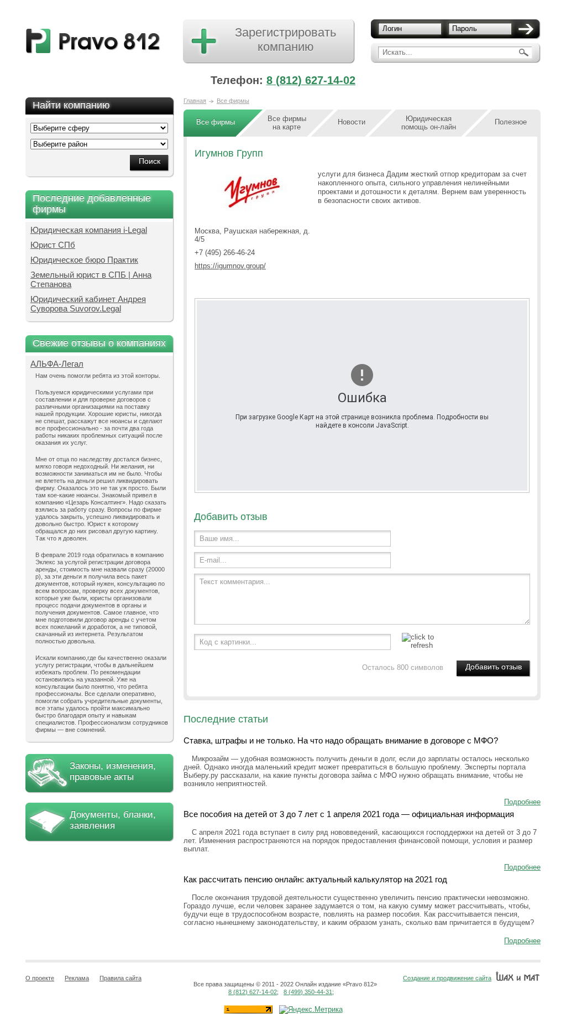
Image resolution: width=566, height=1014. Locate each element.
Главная (195, 100)
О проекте (39, 978)
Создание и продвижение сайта (447, 978)
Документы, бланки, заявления (113, 820)
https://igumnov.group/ (230, 266)
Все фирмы (233, 100)
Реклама (77, 978)
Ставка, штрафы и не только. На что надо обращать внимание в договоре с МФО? (341, 740)
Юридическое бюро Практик (84, 259)
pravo (93, 41)
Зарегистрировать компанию (285, 39)
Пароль (464, 28)
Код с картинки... (228, 642)
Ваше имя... (219, 538)
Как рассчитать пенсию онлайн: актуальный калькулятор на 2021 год (315, 879)
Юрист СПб (52, 244)
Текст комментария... (235, 582)
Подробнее (522, 802)
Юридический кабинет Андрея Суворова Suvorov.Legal (88, 303)
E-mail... (213, 560)
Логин (392, 28)
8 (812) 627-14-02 (310, 80)
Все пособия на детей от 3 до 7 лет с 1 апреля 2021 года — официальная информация (349, 814)
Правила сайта (120, 978)
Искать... (397, 52)
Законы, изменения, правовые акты (113, 771)
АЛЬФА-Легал (56, 363)
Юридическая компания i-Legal (88, 230)
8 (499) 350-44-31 (308, 992)
